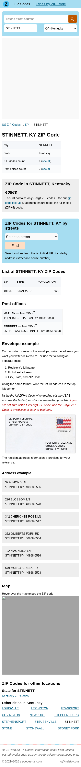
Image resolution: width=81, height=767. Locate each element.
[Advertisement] (40, 78)
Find (15, 246)
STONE (7, 728)
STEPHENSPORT (14, 721)
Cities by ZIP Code (51, 4)
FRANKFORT (70, 708)
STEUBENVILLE (45, 721)
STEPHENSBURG (66, 715)
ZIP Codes (21, 4)
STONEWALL (35, 728)
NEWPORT (37, 715)
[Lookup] (72, 19)
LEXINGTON (39, 708)
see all (46, 160)
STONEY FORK (68, 728)
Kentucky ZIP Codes (15, 696)
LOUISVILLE (10, 708)
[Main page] (6, 4)
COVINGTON (11, 715)
